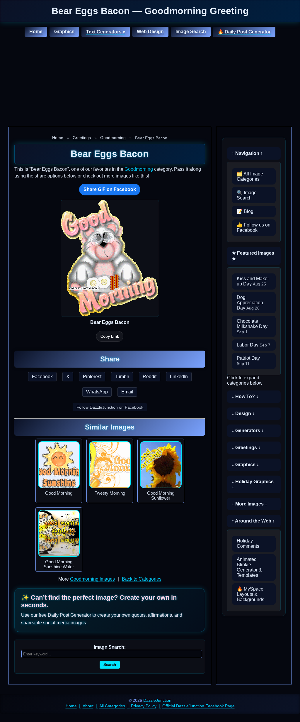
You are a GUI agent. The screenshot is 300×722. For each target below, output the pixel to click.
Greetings (82, 137)
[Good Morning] (59, 464)
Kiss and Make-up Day (253, 281)
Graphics (64, 31)
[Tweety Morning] (110, 464)
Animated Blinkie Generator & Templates (249, 567)
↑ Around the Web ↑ (253, 520)
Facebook (42, 376)
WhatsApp (97, 391)
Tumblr (122, 376)
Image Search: (110, 647)
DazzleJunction (157, 700)
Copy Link (109, 336)
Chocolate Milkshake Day (252, 326)
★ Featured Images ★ (253, 256)
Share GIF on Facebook (109, 189)
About (88, 706)
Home (35, 31)
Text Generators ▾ (105, 31)
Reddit (149, 376)
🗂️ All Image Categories (250, 176)
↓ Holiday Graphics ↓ (253, 484)
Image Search (190, 31)
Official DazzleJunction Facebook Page (198, 706)
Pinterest (92, 376)
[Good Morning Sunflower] (161, 464)
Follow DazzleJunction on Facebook (109, 407)
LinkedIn (179, 376)
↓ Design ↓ (243, 413)
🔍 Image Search (247, 195)
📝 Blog (245, 211)
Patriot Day (248, 361)
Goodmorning (113, 137)
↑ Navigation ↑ (247, 153)
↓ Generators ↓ (248, 430)
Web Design (150, 31)
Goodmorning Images (92, 578)
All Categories (112, 706)
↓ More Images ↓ (249, 503)
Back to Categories (141, 578)
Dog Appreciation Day (250, 302)
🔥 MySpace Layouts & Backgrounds (250, 594)
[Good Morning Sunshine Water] (59, 533)
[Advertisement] (150, 83)
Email (127, 391)
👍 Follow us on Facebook (253, 227)
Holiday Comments (248, 543)
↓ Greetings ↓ (246, 447)
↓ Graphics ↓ (245, 464)
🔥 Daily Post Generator (244, 31)
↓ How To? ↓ (245, 396)
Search (109, 664)
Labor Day (253, 344)
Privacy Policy (143, 706)
